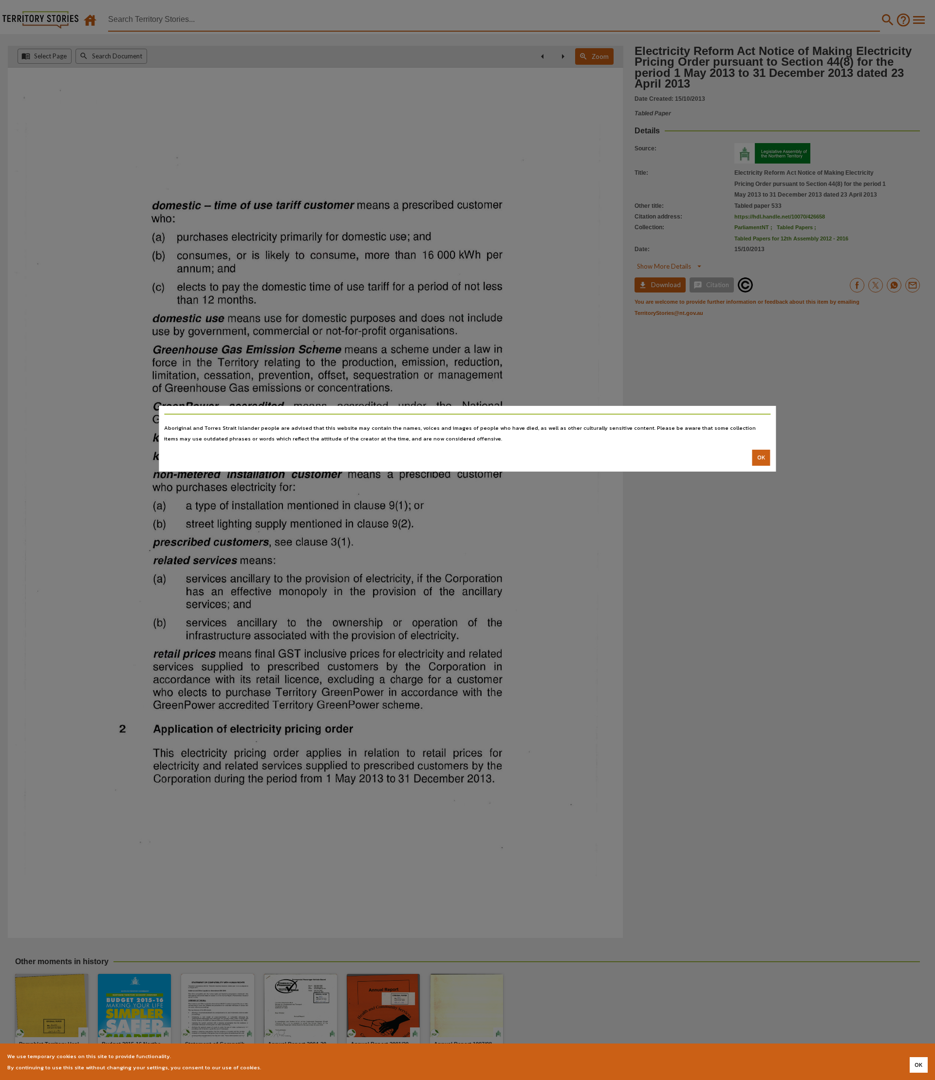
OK (761, 457)
